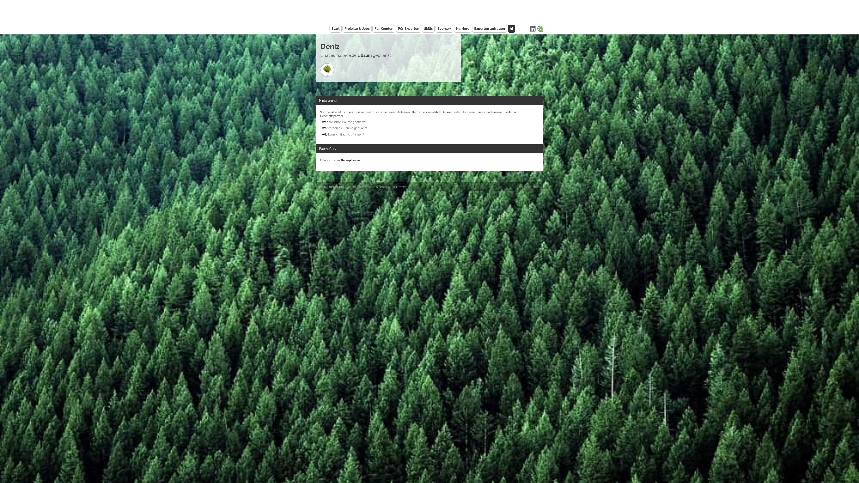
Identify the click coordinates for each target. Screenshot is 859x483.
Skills (428, 29)
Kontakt (353, 187)
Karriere (462, 29)
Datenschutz (387, 187)
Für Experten (408, 29)
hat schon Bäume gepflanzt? (343, 122)
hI (511, 29)
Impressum (367, 187)
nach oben (532, 187)
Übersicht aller (340, 160)
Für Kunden (383, 29)
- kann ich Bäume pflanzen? (342, 134)
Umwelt (403, 187)
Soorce (443, 29)
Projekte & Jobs (357, 29)
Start (336, 29)
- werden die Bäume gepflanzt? (344, 128)
